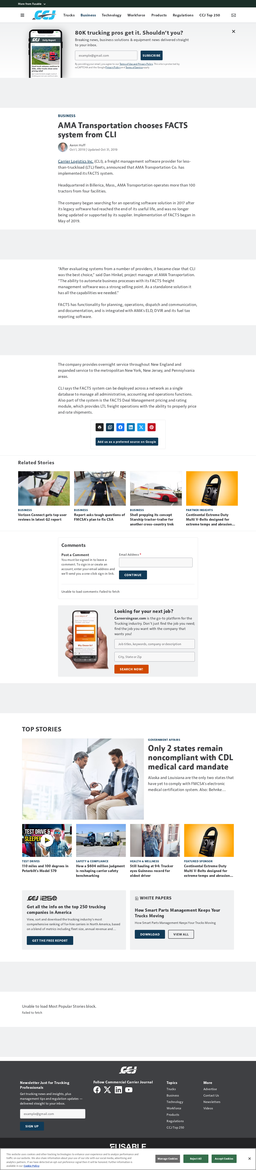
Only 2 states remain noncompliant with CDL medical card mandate (190, 757)
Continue (133, 575)
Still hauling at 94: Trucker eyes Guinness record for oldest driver (151, 871)
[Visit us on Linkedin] (118, 1089)
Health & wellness (144, 861)
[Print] (100, 427)
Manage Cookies (168, 1158)
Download (150, 934)
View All (181, 934)
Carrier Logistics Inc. (76, 161)
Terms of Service (134, 67)
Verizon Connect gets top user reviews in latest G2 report (42, 517)
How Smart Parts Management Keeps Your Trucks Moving (177, 912)
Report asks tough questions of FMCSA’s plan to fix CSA (99, 517)
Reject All (196, 1158)
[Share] (120, 427)
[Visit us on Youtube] (128, 1089)
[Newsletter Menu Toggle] (233, 15)
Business (66, 115)
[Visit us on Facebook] (97, 1089)
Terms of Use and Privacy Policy (136, 63)
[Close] (249, 1158)
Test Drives (31, 861)
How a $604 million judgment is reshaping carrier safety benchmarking (100, 871)
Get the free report (50, 940)
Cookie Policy (31, 1165)
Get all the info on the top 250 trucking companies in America (66, 909)
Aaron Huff (78, 145)
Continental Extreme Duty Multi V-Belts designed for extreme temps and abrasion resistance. (209, 520)
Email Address (130, 554)
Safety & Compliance (92, 861)
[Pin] (152, 427)
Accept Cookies (224, 1158)
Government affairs (164, 739)
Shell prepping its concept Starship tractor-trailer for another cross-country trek (152, 520)
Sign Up (32, 1126)
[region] (128, 1159)
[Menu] (22, 15)
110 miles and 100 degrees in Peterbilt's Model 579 (45, 868)
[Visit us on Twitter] (108, 1089)
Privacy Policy (113, 67)
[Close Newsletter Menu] (233, 31)
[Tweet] (141, 427)
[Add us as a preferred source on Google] (110, 427)
